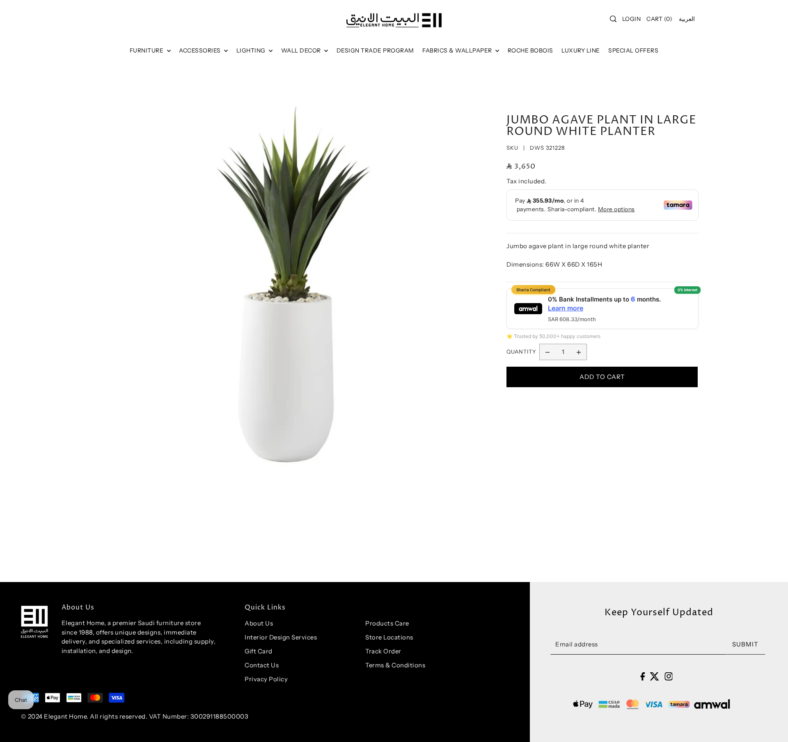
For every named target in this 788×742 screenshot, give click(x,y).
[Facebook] (642, 675)
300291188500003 (219, 716)
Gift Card (259, 651)
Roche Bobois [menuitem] (530, 50)
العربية (687, 19)
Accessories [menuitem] (200, 50)
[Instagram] (668, 675)
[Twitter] (654, 675)
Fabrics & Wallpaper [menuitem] (457, 50)
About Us (259, 623)
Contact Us (262, 665)
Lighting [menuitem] (251, 50)
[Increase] (578, 352)
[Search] (613, 19)
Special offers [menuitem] (633, 50)
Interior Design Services (281, 637)
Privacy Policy (266, 679)
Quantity (521, 351)
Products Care (387, 623)
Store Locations (389, 637)
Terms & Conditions (395, 665)
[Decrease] (547, 352)
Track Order (383, 651)
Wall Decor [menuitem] (302, 50)
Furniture (147, 50)
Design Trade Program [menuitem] (375, 50)
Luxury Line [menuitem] (580, 50)
